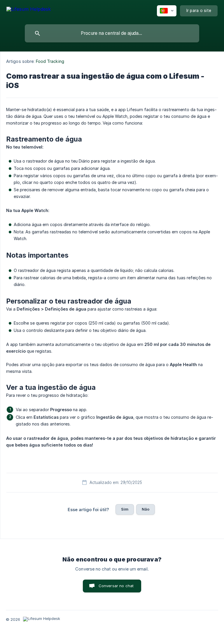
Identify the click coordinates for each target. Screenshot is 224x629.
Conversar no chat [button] (116, 585)
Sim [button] (124, 509)
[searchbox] (112, 33)
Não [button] (145, 509)
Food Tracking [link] (50, 61)
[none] (28, 10)
